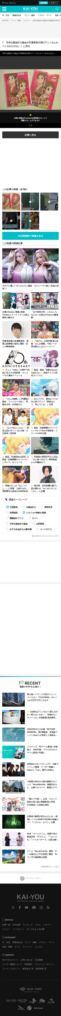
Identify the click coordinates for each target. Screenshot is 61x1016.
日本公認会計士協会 (18, 523)
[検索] (57, 9)
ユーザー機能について (12, 964)
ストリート (28, 946)
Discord (34, 907)
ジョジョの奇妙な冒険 (36, 512)
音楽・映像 (7, 946)
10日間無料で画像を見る (30, 235)
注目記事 (16, 924)
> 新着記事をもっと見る (49, 867)
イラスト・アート (47, 942)
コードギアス (46, 529)
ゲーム (17, 946)
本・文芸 (6, 942)
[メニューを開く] (4, 9)
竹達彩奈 (13, 507)
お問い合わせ (26, 960)
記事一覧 (6, 924)
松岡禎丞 (13, 512)
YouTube (26, 907)
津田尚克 (48, 507)
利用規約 (28, 964)
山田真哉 (40, 523)
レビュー (27, 20)
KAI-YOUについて (10, 960)
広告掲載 (39, 960)
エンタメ (39, 946)
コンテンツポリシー (11, 968)
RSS (48, 907)
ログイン (54, 3)
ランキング (28, 924)
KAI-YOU (5, 20)
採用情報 (39, 968)
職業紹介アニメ (16, 518)
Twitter (13, 907)
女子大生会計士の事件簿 (20, 529)
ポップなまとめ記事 (36, 929)
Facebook (20, 907)
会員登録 (43, 3)
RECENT (32, 683)
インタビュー (18, 929)
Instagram (41, 907)
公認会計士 (31, 507)
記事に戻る (30, 134)
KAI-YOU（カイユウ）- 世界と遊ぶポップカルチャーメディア (30, 9)
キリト (35, 518)
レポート (47, 924)
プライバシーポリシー (44, 964)
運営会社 (26, 968)
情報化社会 (17, 942)
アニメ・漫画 (16, 20)
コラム (38, 924)
